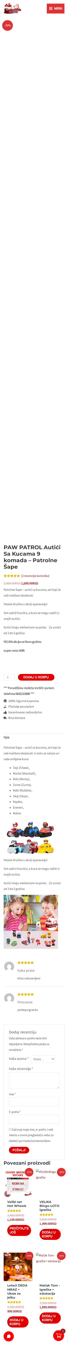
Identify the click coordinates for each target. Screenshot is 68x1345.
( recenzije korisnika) (35, 576)
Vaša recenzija (21, 1068)
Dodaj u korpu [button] (49, 1234)
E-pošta (15, 1112)
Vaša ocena (19, 1058)
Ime (12, 1094)
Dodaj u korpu (36, 677)
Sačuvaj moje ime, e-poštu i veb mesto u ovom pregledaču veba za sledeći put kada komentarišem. (31, 1135)
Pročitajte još (19, 1230)
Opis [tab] (6, 737)
